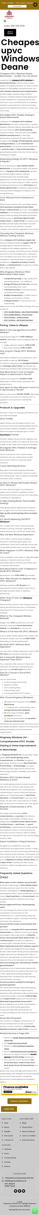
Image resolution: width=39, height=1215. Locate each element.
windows (4, 521)
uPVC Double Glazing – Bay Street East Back (21, 312)
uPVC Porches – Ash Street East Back (18, 320)
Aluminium (5, 434)
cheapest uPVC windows (22, 80)
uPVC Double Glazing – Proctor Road (18, 315)
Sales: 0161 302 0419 (14, 25)
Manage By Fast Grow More (19, 1210)
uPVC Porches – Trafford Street (16, 317)
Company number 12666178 (19, 1206)
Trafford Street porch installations (24, 1051)
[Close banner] (35, 5)
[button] (5, 21)
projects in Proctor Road (17, 1043)
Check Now (17, 6)
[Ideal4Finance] (19, 1095)
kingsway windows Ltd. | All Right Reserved (20, 1203)
